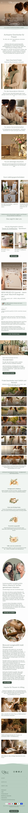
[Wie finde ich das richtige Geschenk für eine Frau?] (14, 747)
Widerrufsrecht (4, 793)
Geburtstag (15, 466)
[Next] (26, 239)
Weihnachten (7, 467)
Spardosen (22, 228)
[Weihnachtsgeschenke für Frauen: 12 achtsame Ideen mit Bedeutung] (14, 726)
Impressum (3, 790)
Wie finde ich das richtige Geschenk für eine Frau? (13, 756)
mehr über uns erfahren (9, 612)
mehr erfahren (7, 682)
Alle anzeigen (14, 256)
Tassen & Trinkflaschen (9, 228)
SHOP (3, 778)
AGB (2, 791)
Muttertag (21, 466)
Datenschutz (4, 797)
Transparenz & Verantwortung (8, 799)
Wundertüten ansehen (9, 373)
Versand (24, 311)
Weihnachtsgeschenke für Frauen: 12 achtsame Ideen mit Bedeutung (11, 735)
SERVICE (4, 782)
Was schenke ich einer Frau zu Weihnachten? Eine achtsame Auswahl (13, 714)
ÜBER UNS (4, 785)
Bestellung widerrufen (6, 795)
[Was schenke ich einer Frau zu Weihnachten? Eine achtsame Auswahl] (14, 705)
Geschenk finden (14, 23)
